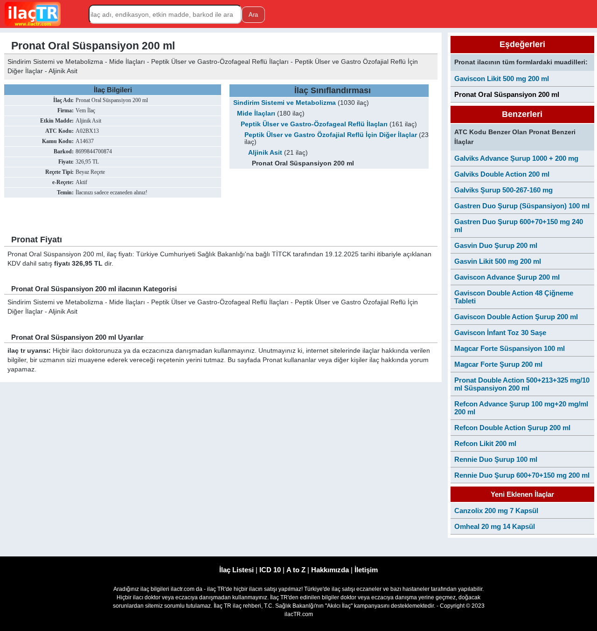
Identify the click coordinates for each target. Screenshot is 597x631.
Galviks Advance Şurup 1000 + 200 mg (516, 158)
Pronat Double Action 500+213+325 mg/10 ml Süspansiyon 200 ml (522, 384)
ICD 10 (270, 570)
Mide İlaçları (256, 113)
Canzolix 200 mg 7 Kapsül (496, 510)
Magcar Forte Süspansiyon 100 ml (509, 348)
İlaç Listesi (236, 570)
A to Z (295, 570)
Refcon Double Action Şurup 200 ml (512, 428)
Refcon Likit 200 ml (485, 443)
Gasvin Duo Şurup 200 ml (495, 245)
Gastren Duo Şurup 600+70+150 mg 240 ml (518, 225)
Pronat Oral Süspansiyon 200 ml (506, 94)
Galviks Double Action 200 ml (501, 174)
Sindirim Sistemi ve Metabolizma (284, 102)
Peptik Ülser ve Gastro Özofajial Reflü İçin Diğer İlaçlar (330, 134)
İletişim (366, 570)
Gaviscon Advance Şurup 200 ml (507, 277)
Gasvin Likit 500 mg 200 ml (497, 261)
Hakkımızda (330, 570)
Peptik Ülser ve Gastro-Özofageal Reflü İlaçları (314, 124)
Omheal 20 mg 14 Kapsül (494, 526)
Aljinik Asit (265, 152)
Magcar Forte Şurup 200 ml (498, 364)
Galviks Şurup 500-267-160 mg (503, 190)
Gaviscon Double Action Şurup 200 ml (516, 317)
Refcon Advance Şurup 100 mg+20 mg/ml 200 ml (521, 408)
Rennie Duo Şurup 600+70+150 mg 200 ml (522, 475)
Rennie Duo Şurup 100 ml (495, 459)
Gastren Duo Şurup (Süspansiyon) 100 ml (522, 206)
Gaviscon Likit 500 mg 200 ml (501, 78)
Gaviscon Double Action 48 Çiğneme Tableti (513, 297)
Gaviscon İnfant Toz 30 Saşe (500, 332)
